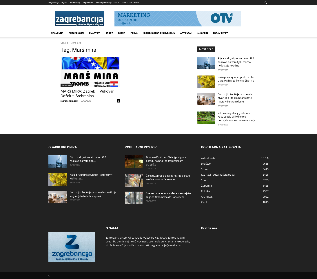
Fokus (134, 32)
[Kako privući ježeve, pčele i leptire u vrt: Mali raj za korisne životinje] (206, 81)
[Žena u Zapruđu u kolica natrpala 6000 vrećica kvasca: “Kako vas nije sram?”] (134, 180)
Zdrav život (220, 32)
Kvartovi (95, 32)
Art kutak (186, 32)
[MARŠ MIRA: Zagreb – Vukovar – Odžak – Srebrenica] (90, 72)
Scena (121, 32)
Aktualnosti (76, 32)
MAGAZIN (202, 32)
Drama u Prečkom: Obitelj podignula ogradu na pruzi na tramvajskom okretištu (166, 161)
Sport (109, 32)
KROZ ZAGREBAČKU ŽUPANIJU (159, 32)
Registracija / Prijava (57, 2)
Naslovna (57, 32)
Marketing (75, 2)
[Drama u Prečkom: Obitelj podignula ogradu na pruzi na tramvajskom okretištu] (134, 161)
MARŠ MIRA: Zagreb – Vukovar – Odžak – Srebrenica (89, 93)
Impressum (88, 2)
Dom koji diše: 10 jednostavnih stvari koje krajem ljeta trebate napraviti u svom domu (235, 98)
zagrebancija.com (69, 100)
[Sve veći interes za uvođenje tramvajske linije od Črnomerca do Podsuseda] (134, 198)
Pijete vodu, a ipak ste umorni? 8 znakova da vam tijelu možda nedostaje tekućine (236, 62)
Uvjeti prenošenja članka (107, 2)
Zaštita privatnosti (130, 2)
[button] (266, 2)
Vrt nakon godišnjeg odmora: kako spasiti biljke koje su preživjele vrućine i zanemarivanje (236, 117)
